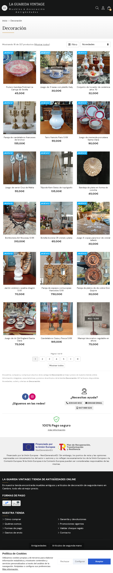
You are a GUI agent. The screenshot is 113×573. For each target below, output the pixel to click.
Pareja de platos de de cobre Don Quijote (93, 289)
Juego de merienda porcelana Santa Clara (93, 138)
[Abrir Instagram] (32, 397)
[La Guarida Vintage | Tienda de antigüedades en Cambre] (26, 8)
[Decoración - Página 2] (71, 359)
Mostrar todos (42, 44)
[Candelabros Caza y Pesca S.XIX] (56, 318)
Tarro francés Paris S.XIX (56, 137)
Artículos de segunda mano (67, 545)
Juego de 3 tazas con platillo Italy (56, 87)
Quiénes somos (13, 523)
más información (56, 430)
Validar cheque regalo (71, 528)
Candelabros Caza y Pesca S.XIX (56, 338)
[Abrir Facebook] (25, 397)
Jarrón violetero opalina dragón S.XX (19, 289)
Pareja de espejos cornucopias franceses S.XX (56, 289)
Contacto (65, 532)
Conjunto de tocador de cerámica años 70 (93, 88)
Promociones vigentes (72, 523)
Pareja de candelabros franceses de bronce (19, 138)
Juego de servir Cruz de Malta (19, 187)
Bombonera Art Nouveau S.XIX (19, 237)
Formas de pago (13, 528)
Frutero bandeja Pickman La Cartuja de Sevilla (19, 88)
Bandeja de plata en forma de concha (93, 188)
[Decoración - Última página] (78, 359)
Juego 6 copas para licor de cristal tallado (93, 239)
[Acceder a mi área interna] (103, 8)
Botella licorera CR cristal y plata (56, 237)
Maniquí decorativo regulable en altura (93, 339)
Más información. (10, 569)
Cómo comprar (13, 519)
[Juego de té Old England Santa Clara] (19, 318)
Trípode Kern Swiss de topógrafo (56, 187)
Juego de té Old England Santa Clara (20, 339)
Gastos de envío (13, 532)
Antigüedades (38, 545)
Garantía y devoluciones (73, 519)
